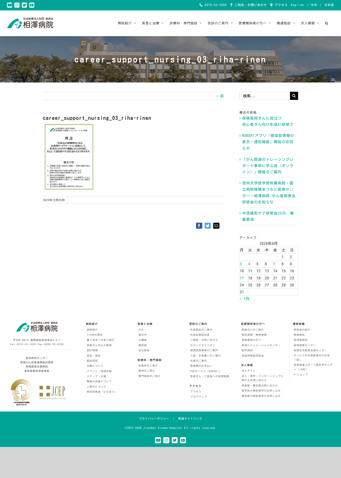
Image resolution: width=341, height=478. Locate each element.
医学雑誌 (247, 350)
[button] (326, 23)
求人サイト (249, 370)
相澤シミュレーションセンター (261, 345)
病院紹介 (92, 329)
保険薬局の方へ (251, 340)
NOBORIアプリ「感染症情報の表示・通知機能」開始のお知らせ (268, 142)
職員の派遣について (99, 381)
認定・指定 (94, 355)
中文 (314, 4)
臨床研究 (92, 360)
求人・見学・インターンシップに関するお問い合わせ (262, 378)
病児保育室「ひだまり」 (102, 391)
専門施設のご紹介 (149, 376)
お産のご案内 (198, 360)
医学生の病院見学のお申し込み (261, 390)
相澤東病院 (301, 340)
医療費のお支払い (201, 365)
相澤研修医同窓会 (253, 355)
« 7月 (244, 299)
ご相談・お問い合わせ (250, 4)
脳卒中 (142, 334)
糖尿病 (142, 345)
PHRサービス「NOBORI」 (206, 371)
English (297, 4)
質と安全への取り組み (101, 340)
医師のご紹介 (146, 370)
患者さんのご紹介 (253, 329)
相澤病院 (299, 334)
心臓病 (142, 340)
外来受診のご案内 (201, 329)
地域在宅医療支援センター (310, 350)
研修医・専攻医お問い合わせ (260, 385)
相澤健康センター (305, 345)
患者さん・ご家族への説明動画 (209, 376)
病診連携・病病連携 (254, 334)
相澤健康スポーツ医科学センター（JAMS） (313, 367)
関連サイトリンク (190, 418)
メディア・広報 (96, 376)
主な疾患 (144, 350)
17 (242, 278)
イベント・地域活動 (99, 371)
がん (141, 329)
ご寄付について (96, 386)
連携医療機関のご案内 (204, 350)
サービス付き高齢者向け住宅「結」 (312, 357)
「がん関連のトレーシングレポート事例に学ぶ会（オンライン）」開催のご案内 (267, 166)
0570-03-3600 (215, 4)
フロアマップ (198, 396)
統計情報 (92, 350)
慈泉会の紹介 (302, 329)
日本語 (329, 4)
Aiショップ (301, 374)
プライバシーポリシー (154, 418)
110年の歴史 (95, 334)
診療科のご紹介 (148, 365)
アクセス (280, 4)
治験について (95, 365)
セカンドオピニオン (202, 345)
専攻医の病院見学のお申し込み (261, 396)
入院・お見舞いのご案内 (205, 355)
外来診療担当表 (200, 334)
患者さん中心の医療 (99, 345)
